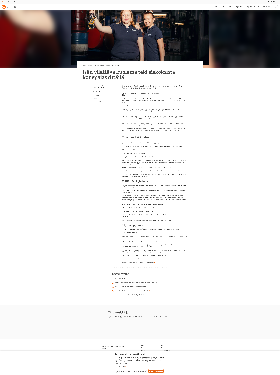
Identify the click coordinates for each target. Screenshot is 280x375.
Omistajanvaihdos (98, 101)
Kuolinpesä (96, 105)
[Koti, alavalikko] (226, 6)
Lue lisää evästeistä (120, 366)
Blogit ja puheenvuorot (252, 7)
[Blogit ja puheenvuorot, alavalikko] (261, 6)
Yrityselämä (239, 7)
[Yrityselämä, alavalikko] (244, 6)
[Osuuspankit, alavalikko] (272, 6)
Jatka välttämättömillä (123, 371)
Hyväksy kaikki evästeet (156, 371)
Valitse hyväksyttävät (139, 371)
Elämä (230, 7)
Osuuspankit (266, 7)
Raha (216, 7)
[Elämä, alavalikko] (233, 6)
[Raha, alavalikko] (219, 6)
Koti (223, 7)
